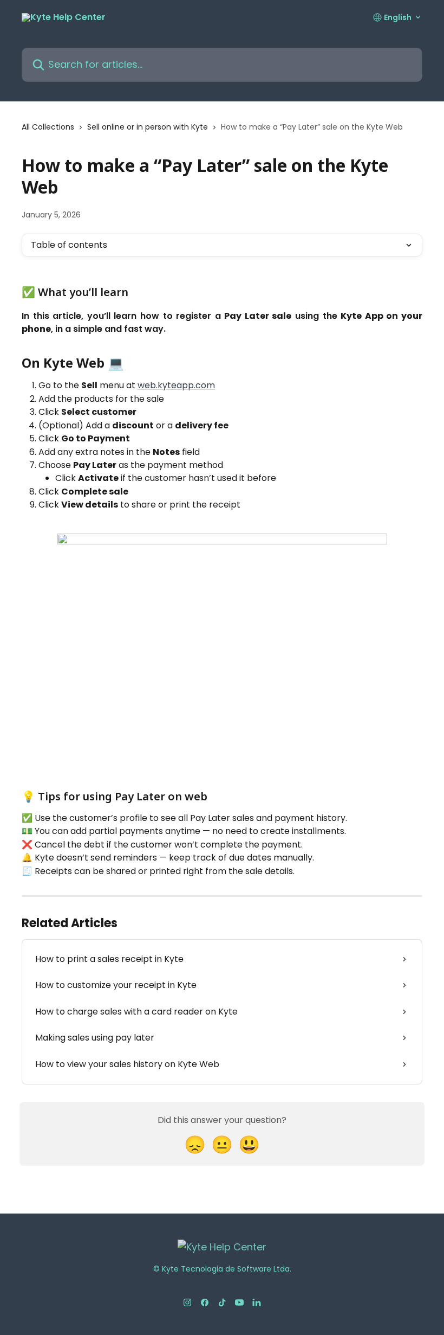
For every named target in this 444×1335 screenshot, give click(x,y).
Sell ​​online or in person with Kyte (147, 126)
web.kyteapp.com (176, 385)
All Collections (48, 126)
